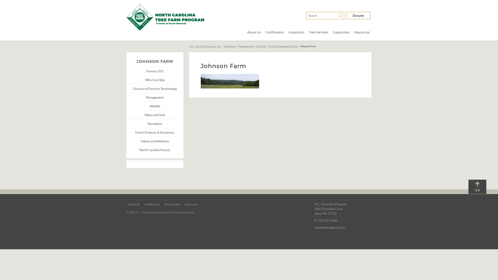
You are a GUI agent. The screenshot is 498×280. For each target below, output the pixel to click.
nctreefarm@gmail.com (330, 227)
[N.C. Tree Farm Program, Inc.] (165, 17)
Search (340, 15)
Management (245, 46)
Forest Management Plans (283, 46)
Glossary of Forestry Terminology (155, 88)
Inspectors (296, 32)
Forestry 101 (154, 71)
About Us (254, 32)
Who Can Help (155, 80)
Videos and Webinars (155, 141)
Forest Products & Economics (154, 132)
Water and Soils (155, 115)
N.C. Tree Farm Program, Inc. (205, 46)
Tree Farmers (318, 32)
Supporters (341, 32)
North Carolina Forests (154, 150)
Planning (261, 46)
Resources (362, 32)
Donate (358, 15)
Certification (275, 32)
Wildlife (155, 106)
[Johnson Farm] (230, 80)
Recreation (155, 123)
